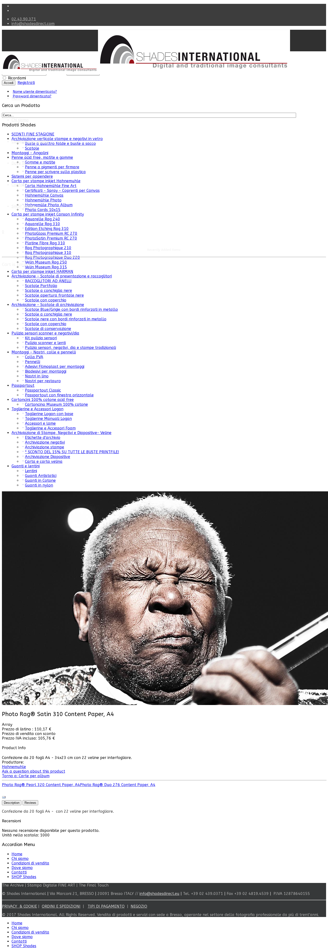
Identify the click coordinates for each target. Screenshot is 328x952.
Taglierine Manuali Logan (48, 418)
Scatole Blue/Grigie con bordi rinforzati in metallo (71, 309)
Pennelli (32, 361)
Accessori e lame (40, 423)
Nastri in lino (37, 376)
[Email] (4, 798)
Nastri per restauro (43, 381)
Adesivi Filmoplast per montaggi (54, 366)
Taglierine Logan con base (49, 413)
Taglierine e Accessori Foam (50, 428)
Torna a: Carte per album (25, 776)
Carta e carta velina (43, 461)
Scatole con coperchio (45, 300)
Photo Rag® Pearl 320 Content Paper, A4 (41, 784)
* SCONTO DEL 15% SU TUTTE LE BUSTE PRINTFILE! (72, 452)
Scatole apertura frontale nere (54, 295)
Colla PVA (34, 357)
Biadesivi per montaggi (45, 371)
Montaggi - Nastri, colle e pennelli (44, 352)
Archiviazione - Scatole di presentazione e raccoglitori (62, 276)
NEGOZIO (139, 906)
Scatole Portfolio (41, 285)
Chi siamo (20, 120)
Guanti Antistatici (40, 475)
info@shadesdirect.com (33, 23)
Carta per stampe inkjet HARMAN (42, 271)
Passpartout (23, 385)
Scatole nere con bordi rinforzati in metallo (65, 319)
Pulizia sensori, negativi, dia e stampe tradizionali (70, 347)
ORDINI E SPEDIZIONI (61, 906)
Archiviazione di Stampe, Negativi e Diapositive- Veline (61, 432)
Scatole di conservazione (48, 328)
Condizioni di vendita (30, 141)
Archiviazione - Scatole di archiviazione (48, 304)
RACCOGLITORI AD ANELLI (48, 281)
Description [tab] (11, 803)
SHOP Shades (24, 206)
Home (17, 98)
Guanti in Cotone (40, 480)
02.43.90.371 (24, 19)
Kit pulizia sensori (41, 338)
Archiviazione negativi (45, 442)
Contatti (19, 184)
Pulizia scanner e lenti (45, 343)
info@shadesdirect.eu (159, 893)
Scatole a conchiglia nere (48, 290)
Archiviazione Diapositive (47, 456)
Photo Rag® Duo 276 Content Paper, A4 (117, 784)
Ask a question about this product (33, 771)
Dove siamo (22, 867)
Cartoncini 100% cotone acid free (43, 399)
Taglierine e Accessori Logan (37, 409)
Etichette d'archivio (42, 437)
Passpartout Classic (43, 390)
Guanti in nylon (39, 485)
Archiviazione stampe (44, 447)
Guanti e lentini (26, 466)
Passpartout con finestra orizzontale (59, 395)
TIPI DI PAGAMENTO (106, 906)
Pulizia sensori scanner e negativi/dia (45, 333)
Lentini (31, 471)
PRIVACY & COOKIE (19, 906)
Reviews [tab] (30, 803)
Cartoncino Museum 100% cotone (56, 404)
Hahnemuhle (14, 766)
